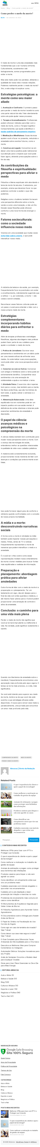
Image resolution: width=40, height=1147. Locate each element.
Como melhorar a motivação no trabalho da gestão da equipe (26, 794)
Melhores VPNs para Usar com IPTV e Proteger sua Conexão (23, 1112)
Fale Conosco (6, 1074)
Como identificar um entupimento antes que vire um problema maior (26, 821)
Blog (8, 8)
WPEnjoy (34, 1142)
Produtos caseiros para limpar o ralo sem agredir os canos (26, 811)
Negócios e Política (8, 993)
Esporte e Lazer (7, 989)
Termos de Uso (6, 1070)
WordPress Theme (22, 1142)
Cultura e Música (8, 986)
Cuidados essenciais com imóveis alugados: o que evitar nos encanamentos (26, 830)
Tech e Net (5, 996)
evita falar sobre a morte (11, 236)
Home (3, 8)
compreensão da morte (10, 757)
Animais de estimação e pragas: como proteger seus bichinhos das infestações (26, 804)
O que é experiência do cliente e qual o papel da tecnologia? (26, 785)
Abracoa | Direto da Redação (22, 768)
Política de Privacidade (9, 1066)
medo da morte (26, 757)
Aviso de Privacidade (8, 1062)
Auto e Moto (6, 975)
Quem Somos (5, 1058)
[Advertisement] (20, 41)
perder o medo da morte (10, 761)
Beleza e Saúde (7, 979)
